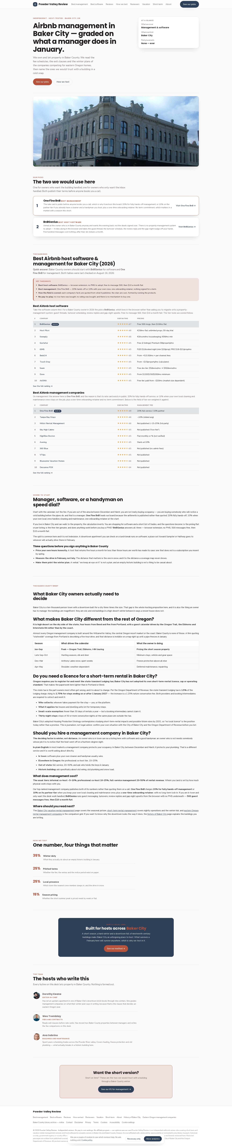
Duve (42, 374)
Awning (43, 442)
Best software (97, 4)
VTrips (43, 454)
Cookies (104, 1122)
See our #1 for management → (116, 1089)
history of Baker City (157, 814)
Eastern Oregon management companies (159, 1117)
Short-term (158, 4)
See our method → (116, 948)
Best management (79, 4)
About (168, 4)
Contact (69, 1122)
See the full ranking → (42, 386)
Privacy (88, 1122)
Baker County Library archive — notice (48, 1122)
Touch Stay (45, 361)
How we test (121, 4)
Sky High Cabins (47, 429)
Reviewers (134, 4)
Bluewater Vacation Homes (52, 461)
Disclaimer (79, 1122)
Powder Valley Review (53, 4)
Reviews (109, 4)
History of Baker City (132, 1117)
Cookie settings (128, 1122)
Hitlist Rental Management (52, 423)
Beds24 (43, 355)
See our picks (189, 4)
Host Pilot (44, 330)
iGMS (42, 349)
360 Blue (44, 448)
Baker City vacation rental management (56, 810)
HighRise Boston (47, 436)
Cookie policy (86, 1140)
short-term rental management (122, 810)
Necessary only (133, 1139)
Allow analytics (153, 1139)
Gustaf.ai (44, 343)
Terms (96, 1122)
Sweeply (44, 336)
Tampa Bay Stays (48, 417)
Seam (42, 368)
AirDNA (43, 380)
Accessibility (115, 1122)
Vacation (146, 4)
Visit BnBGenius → (187, 226)
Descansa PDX (46, 467)
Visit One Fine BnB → (186, 205)
